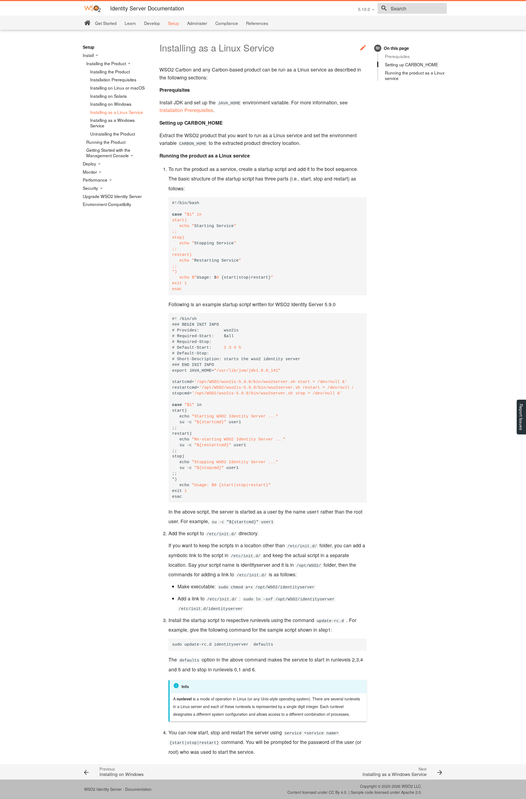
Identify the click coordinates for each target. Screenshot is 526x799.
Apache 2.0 (411, 792)
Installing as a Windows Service (112, 122)
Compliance (226, 23)
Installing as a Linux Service (116, 112)
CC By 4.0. (338, 792)
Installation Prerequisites (113, 79)
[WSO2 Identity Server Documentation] (92, 8)
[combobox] (412, 8)
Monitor (90, 171)
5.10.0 (364, 9)
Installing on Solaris (108, 96)
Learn (130, 23)
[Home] (87, 22)
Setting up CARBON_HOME (411, 64)
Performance (95, 179)
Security (91, 188)
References (257, 23)
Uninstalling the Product (112, 133)
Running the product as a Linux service (415, 75)
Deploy (90, 163)
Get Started (106, 23)
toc (378, 48)
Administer (197, 23)
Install (89, 55)
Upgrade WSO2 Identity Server (112, 196)
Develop (152, 23)
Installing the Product (106, 63)
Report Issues (521, 417)
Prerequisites (397, 56)
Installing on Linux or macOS (117, 87)
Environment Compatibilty (107, 204)
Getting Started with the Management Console (108, 152)
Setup (173, 23)
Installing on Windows (111, 104)
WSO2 (407, 786)
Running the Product (105, 142)
